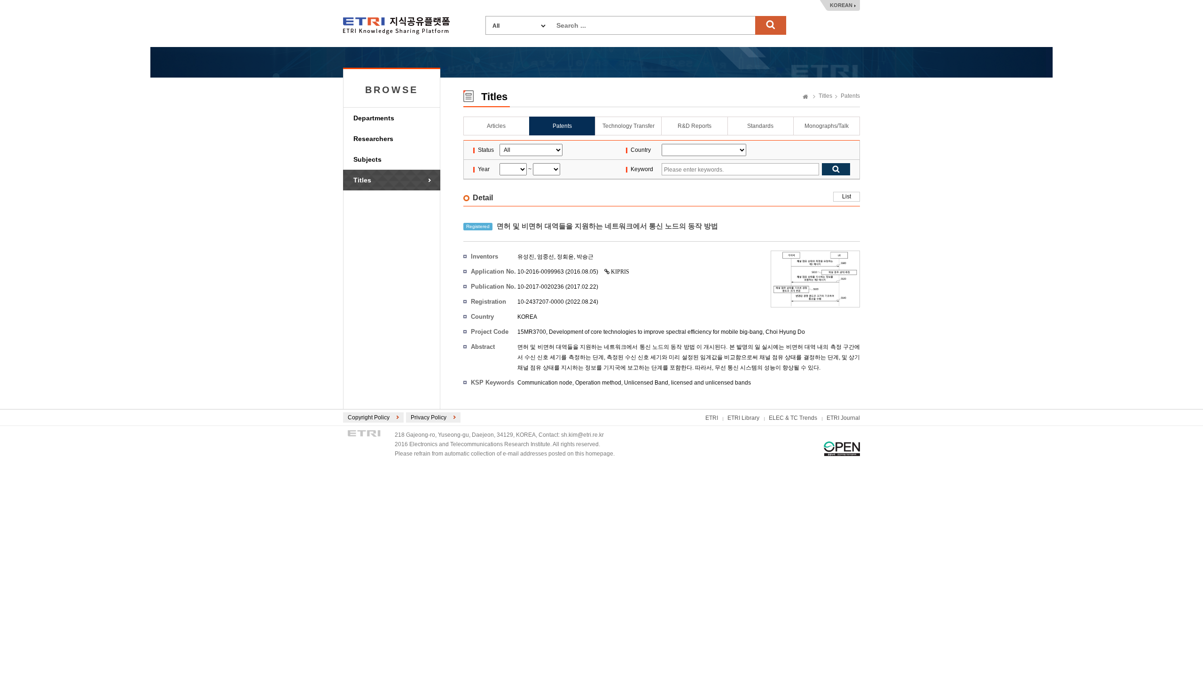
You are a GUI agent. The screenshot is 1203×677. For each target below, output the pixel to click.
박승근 (585, 256)
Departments (373, 118)
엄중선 (545, 256)
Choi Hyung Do (785, 332)
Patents (850, 96)
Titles (362, 180)
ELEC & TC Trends (793, 418)
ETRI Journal (843, 418)
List (846, 196)
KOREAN (841, 5)
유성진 (525, 256)
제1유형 (842, 448)
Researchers (373, 138)
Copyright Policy (369, 417)
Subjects (367, 159)
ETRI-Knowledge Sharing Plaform (396, 25)
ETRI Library (743, 418)
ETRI (711, 418)
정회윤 (565, 256)
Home (805, 97)
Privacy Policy (428, 417)
